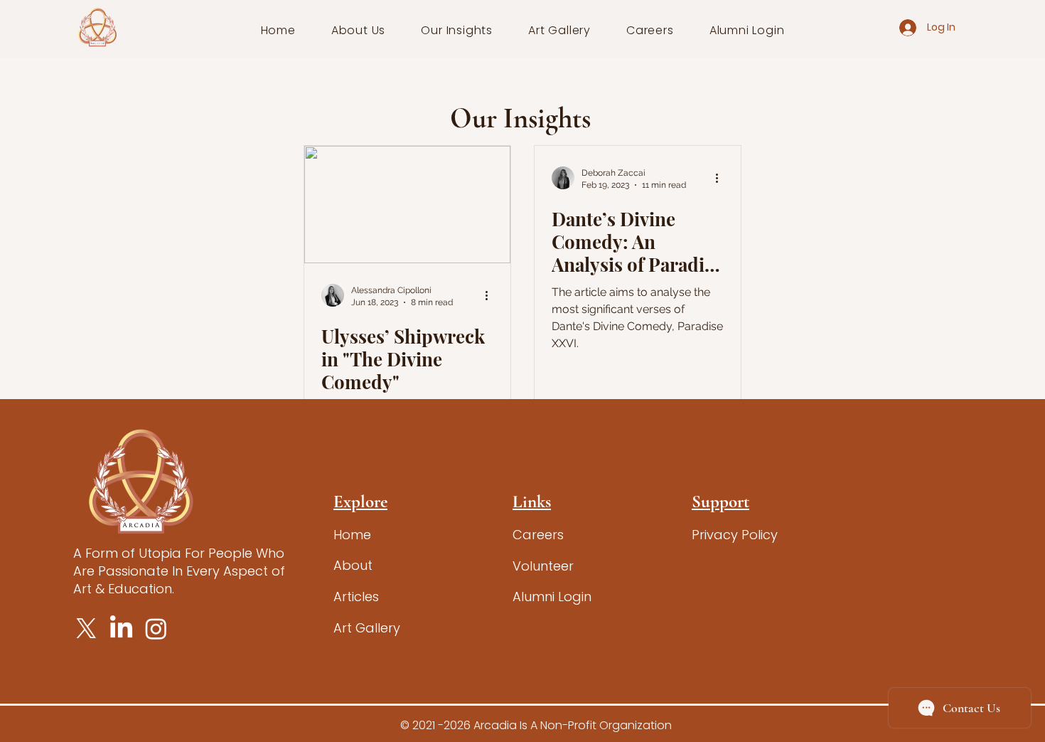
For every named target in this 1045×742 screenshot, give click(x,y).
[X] (86, 628)
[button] (358, 30)
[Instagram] (156, 628)
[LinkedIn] (121, 628)
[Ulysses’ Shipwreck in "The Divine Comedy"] (407, 204)
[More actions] (491, 295)
